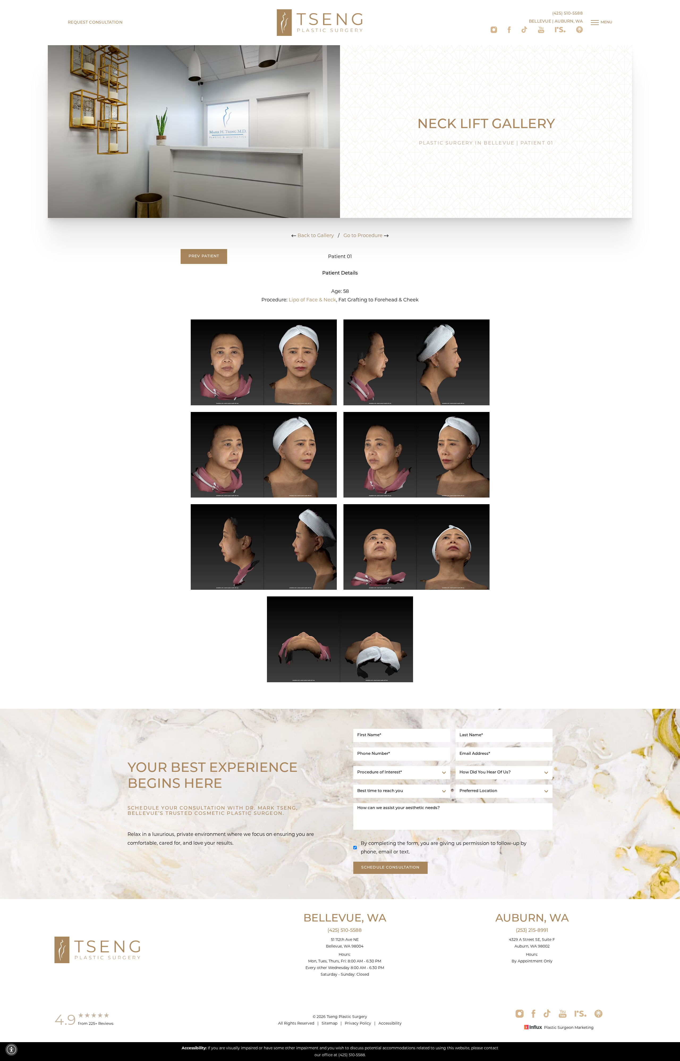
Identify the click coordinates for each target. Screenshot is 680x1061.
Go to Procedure (363, 235)
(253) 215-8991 (532, 930)
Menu (606, 22)
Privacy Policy (358, 1023)
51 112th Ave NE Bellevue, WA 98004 (344, 943)
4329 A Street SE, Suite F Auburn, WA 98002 (532, 943)
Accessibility (390, 1023)
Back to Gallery (315, 235)
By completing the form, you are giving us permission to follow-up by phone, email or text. (443, 847)
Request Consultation (95, 23)
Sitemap (329, 1023)
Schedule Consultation (390, 868)
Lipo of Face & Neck (312, 300)
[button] (11, 1049)
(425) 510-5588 (567, 14)
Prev (204, 256)
